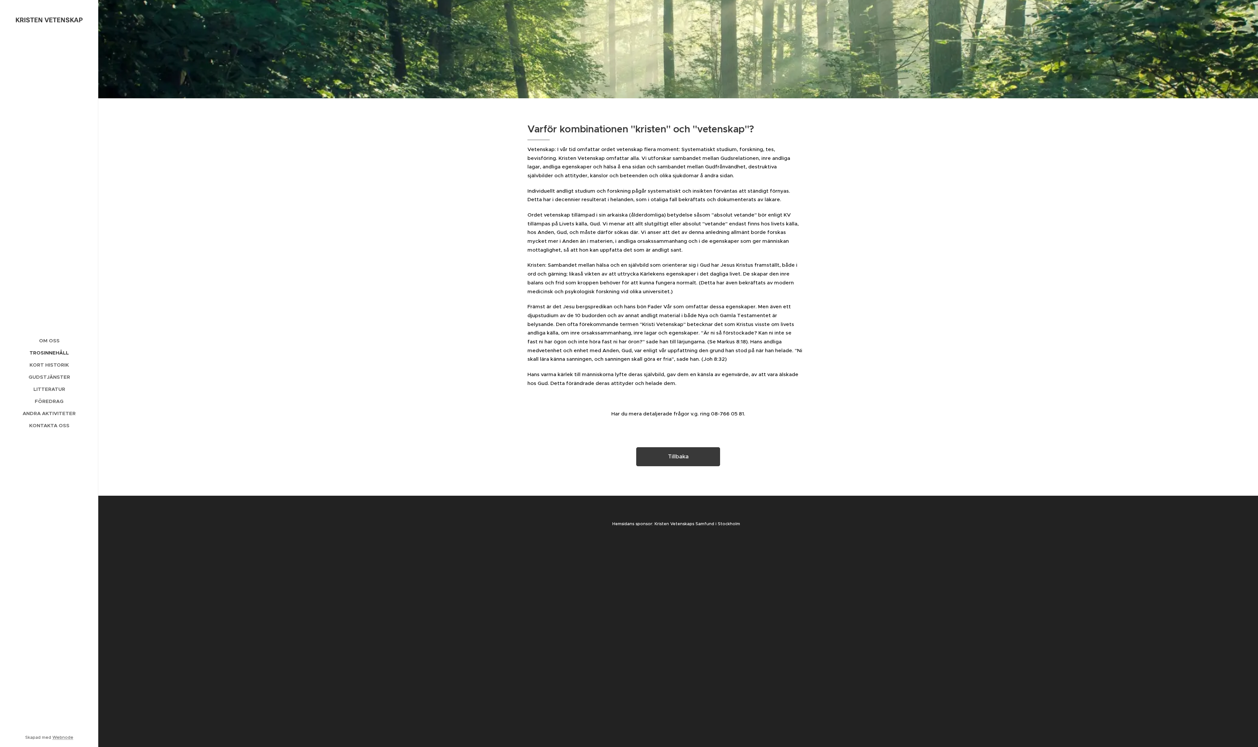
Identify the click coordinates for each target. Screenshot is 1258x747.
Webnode (62, 737)
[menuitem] (49, 340)
